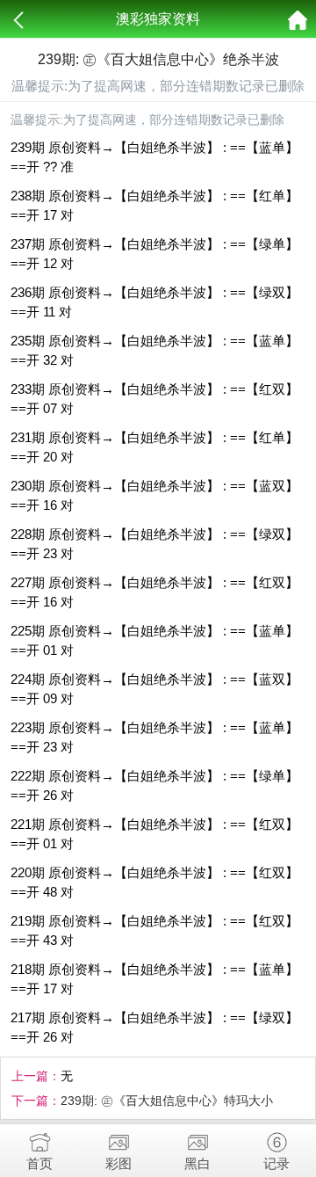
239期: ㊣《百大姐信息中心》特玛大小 (167, 1100)
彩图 (118, 1163)
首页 (39, 1163)
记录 (276, 1163)
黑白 (197, 1163)
